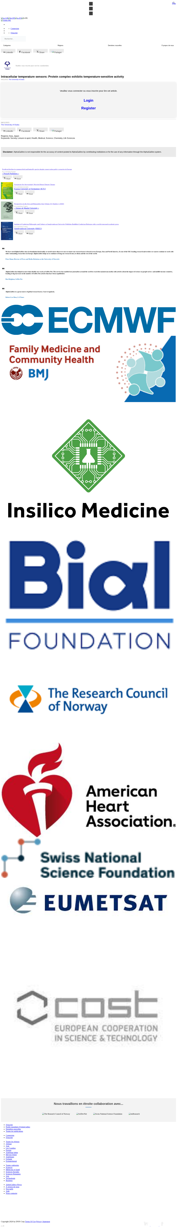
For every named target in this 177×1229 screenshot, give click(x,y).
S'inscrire (14, 33)
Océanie (9, 1159)
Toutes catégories (12, 1165)
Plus (174, 3)
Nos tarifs (9, 1189)
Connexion (15, 29)
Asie (7, 1146)
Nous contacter (11, 1193)
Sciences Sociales (12, 1172)
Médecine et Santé (13, 1170)
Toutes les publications (14, 1131)
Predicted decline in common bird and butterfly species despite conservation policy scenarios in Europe (37, 169)
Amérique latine (12, 1153)
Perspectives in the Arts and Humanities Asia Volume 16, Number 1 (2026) (39, 204)
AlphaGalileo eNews (14, 1185)
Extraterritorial (11, 1161)
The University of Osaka (16, 79)
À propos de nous (12, 1187)
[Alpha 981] (6, 20)
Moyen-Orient (11, 1155)
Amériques (10, 1157)
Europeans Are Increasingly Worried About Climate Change (34, 184)
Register (88, 108)
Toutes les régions (12, 1142)
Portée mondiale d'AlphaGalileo (18, 1127)
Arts (7, 1176)
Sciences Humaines (13, 1174)
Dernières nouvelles (13, 1129)
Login (88, 100)
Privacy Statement (43, 1222)
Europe (8, 1150)
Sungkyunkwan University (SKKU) (28, 229)
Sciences (9, 1167)
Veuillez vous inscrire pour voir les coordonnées (32, 66)
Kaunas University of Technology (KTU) (30, 189)
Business (9, 1181)
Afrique (9, 1144)
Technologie (10, 1178)
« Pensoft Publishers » (10, 174)
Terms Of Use (30, 1222)
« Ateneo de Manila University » (26, 208)
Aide (8, 1191)
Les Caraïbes (11, 1148)
